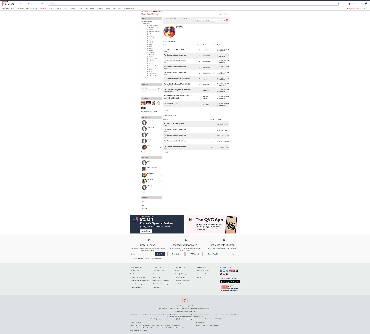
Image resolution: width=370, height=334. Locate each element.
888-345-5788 (134, 270)
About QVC (178, 270)
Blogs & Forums (148, 11)
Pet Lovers (151, 62)
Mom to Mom (152, 64)
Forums (147, 23)
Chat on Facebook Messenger (139, 280)
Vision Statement (134, 330)
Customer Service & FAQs (138, 277)
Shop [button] (21, 4)
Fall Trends (20, 8)
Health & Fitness (129, 8)
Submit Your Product (203, 274)
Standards (144, 208)
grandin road (207, 308)
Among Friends (153, 68)
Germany (198, 325)
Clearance (43, 8)
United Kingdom (214, 325)
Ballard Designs (185, 308)
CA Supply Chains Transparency (154, 328)
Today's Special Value (154, 31)
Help (226, 14)
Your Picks (5, 8)
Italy (203, 325)
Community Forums (159, 270)
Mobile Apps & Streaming (160, 284)
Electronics (100, 8)
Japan (207, 325)
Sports (150, 56)
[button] (349, 4)
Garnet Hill (200, 308)
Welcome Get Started (154, 27)
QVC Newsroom (180, 277)
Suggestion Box (153, 73)
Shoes (80, 8)
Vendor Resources (203, 270)
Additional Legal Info (177, 325)
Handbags (151, 37)
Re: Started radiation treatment (175, 55)
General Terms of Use (190, 311)
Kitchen (108, 8)
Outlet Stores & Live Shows (161, 280)
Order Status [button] (176, 254)
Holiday (151, 48)
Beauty (66, 8)
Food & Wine (117, 8)
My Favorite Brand (153, 25)
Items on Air (40, 4)
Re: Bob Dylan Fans (171, 104)
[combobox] (191, 4)
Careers (199, 277)
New (12, 8)
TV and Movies (153, 58)
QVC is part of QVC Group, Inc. (167, 308)
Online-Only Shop (31, 8)
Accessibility (143, 330)
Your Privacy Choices (135, 328)
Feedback (156, 287)
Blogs (146, 77)
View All (143, 152)
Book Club (151, 60)
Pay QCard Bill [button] (213, 254)
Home (92, 8)
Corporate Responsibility (182, 280)
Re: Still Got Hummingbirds (174, 49)
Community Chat (153, 66)
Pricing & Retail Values (149, 325)
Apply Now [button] (231, 254)
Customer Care (153, 75)
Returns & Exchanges (136, 284)
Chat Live (133, 274)
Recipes (151, 44)
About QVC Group (180, 274)
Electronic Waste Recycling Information (174, 328)
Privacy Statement (179, 311)
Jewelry (73, 8)
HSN (178, 308)
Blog (154, 274)
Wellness (151, 54)
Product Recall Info (136, 287)
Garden (51, 8)
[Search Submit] (338, 3)
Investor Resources (181, 284)
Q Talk (150, 71)
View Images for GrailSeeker (148, 111)
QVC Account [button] (194, 254)
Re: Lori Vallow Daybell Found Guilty (177, 78)
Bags (86, 8)
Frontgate (193, 308)
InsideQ (151, 29)
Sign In (221, 14)
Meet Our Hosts (157, 277)
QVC (142, 11)
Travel (150, 69)
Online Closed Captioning (163, 325)
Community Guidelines (136, 325)
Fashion (58, 8)
